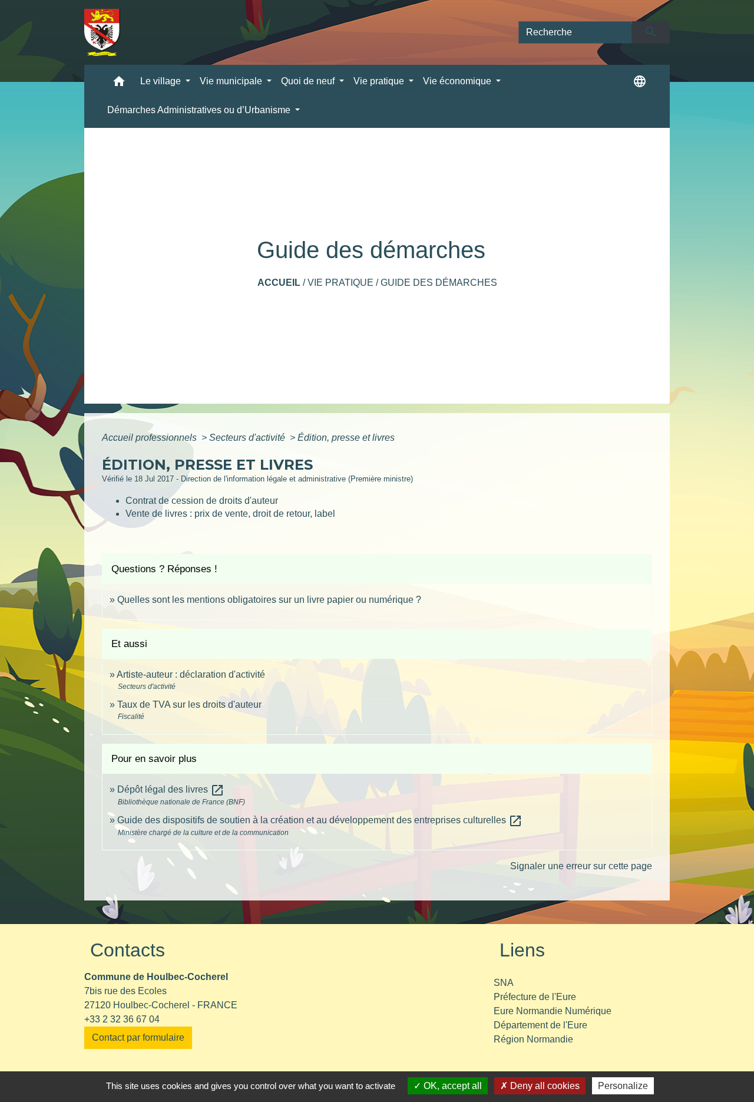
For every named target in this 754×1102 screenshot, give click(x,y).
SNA (504, 983)
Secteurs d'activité (248, 438)
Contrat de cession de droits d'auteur (201, 501)
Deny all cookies (544, 1086)
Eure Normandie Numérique (552, 1011)
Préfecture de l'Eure (535, 997)
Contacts (127, 950)
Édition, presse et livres (346, 438)
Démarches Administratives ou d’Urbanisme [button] (200, 110)
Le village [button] (161, 81)
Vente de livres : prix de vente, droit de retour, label (230, 514)
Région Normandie (533, 1039)
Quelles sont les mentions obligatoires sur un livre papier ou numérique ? (269, 600)
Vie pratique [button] (379, 81)
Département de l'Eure (540, 1025)
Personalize (623, 1086)
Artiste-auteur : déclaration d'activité (191, 674)
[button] (118, 84)
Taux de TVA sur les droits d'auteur (189, 705)
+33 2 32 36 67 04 (122, 1019)
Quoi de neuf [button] (309, 81)
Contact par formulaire (138, 1037)
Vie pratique (340, 283)
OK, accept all (451, 1086)
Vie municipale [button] (232, 81)
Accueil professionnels (150, 438)
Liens (522, 950)
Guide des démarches (439, 283)
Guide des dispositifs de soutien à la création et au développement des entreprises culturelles (319, 820)
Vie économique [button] (458, 81)
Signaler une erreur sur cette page (581, 866)
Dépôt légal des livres (170, 789)
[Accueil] (102, 32)
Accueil (278, 283)
